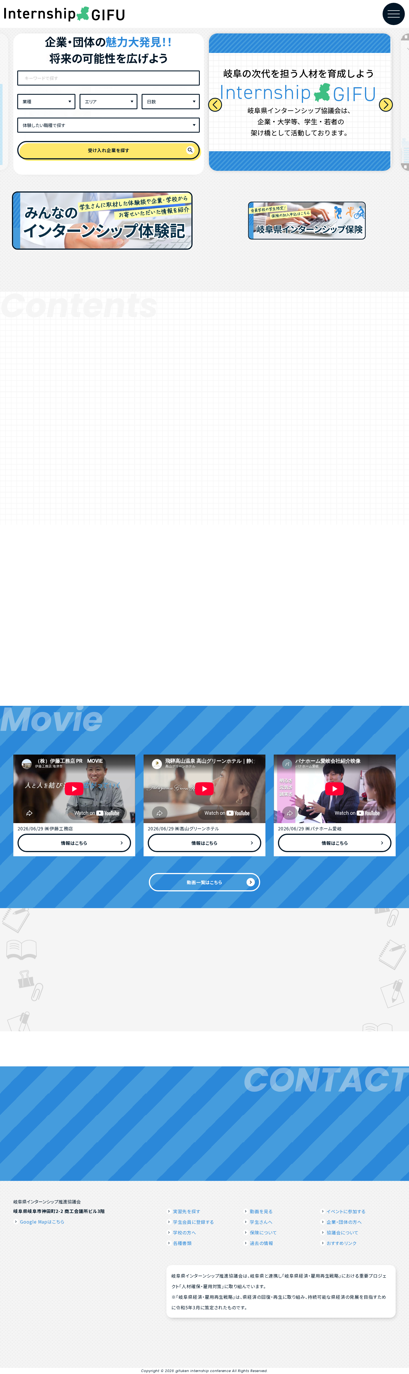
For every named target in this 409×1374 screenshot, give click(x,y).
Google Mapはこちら (42, 1221)
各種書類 (182, 1243)
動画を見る (261, 1211)
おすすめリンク (341, 1243)
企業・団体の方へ (344, 1222)
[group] (300, 102)
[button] (215, 105)
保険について (263, 1232)
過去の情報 (261, 1243)
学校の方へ (184, 1232)
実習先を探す (187, 1211)
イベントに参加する (346, 1211)
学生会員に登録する (193, 1222)
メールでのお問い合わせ (268, 1134)
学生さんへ (261, 1222)
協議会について (343, 1232)
